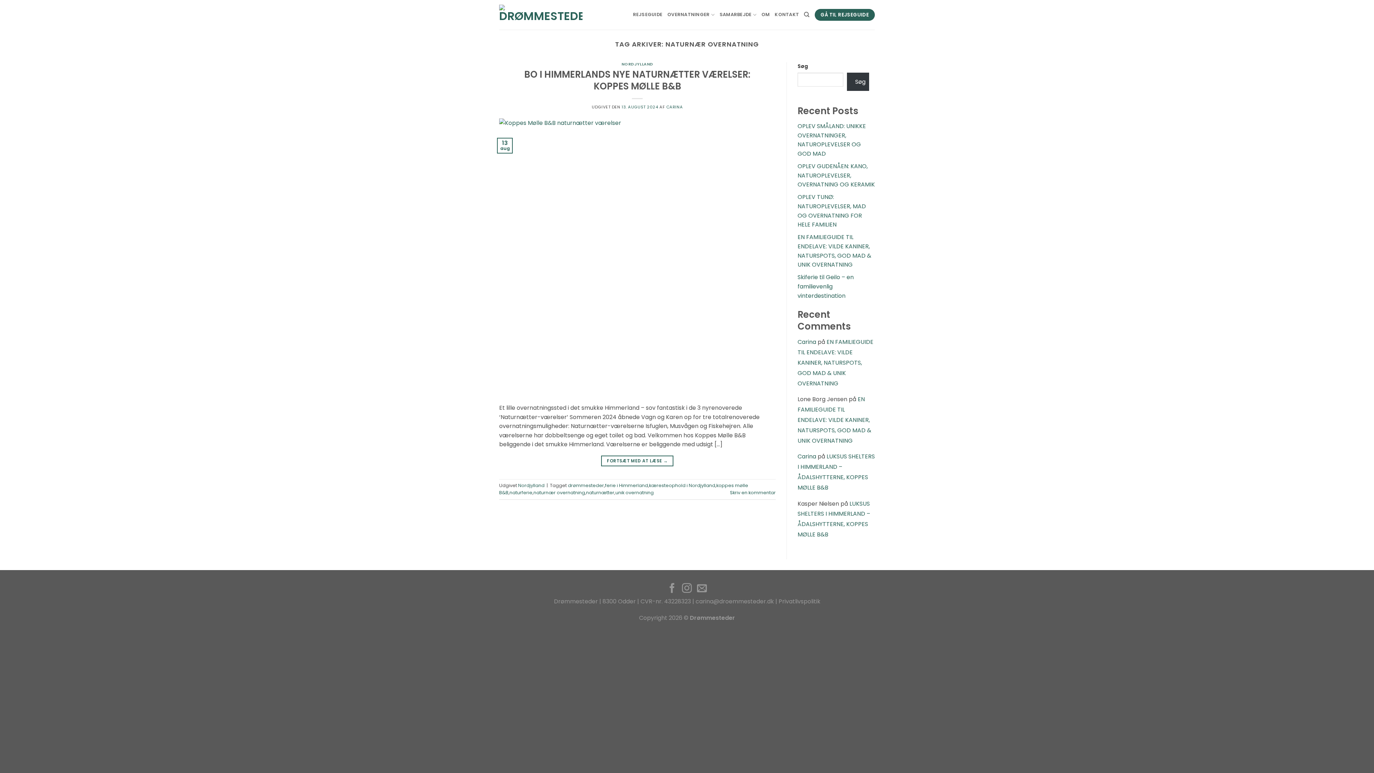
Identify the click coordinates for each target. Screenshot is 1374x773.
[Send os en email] (701, 588)
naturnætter (600, 493)
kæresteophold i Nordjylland (682, 485)
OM (765, 14)
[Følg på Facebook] (672, 588)
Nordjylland (637, 64)
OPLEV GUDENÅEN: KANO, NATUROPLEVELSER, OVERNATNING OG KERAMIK (836, 175)
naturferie (521, 493)
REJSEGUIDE (648, 14)
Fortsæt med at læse (637, 461)
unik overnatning (634, 493)
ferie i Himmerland (626, 485)
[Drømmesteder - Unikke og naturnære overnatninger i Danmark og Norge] (541, 15)
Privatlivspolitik (799, 601)
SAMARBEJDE (736, 14)
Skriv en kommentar (753, 493)
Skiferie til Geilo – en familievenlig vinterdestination (826, 286)
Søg (803, 66)
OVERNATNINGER (688, 14)
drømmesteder (586, 485)
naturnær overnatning (559, 493)
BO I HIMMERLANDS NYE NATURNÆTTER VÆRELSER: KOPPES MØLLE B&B (637, 80)
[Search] (806, 14)
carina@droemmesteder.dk (735, 601)
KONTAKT (787, 14)
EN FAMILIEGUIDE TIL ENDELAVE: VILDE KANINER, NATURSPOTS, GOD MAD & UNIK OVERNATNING (835, 362)
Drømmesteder (576, 601)
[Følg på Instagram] (687, 588)
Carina (674, 107)
